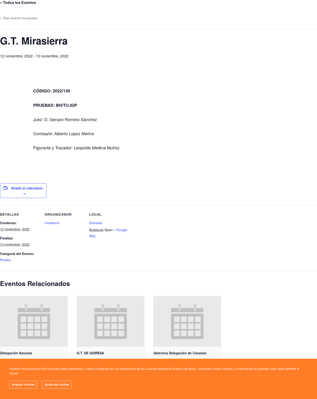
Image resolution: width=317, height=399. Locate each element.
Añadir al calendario (27, 188)
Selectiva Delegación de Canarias (180, 353)
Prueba (5, 260)
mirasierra (52, 222)
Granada (95, 222)
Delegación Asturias (16, 353)
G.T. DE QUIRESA (90, 353)
